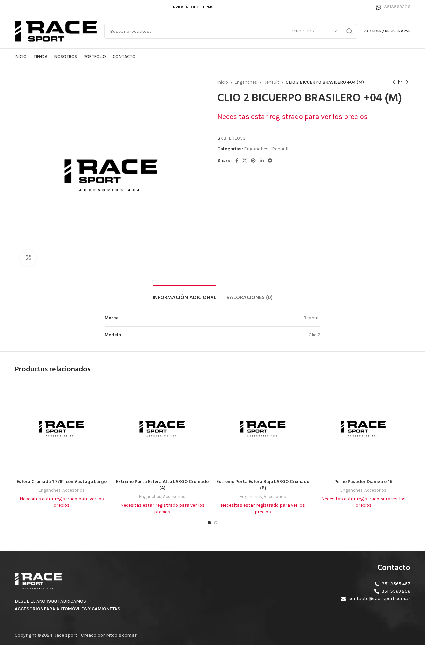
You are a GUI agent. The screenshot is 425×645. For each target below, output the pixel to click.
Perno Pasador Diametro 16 (363, 481)
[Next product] (407, 82)
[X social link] (244, 160)
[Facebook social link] (236, 160)
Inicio (223, 82)
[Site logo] (56, 30)
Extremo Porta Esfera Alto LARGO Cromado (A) (162, 485)
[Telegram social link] (270, 160)
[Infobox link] (393, 7)
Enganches (246, 82)
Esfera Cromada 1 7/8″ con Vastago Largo (62, 481)
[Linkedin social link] (262, 160)
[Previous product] (393, 82)
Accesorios (73, 490)
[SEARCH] (349, 31)
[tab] (184, 295)
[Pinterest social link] (253, 160)
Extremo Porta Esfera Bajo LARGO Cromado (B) (262, 485)
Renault (272, 82)
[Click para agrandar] (28, 258)
